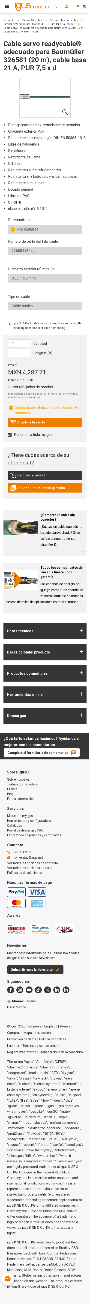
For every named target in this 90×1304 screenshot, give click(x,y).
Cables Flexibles (32, 20)
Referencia (17, 220)
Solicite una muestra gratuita (37, 489)
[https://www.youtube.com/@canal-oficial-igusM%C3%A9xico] (29, 989)
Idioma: (24, 1001)
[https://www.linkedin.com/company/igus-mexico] (56, 989)
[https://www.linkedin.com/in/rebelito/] (66, 989)
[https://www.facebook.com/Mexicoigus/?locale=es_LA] (10, 989)
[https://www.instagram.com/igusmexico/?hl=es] (19, 989)
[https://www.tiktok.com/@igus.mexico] (38, 989)
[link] (45, 477)
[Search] (55, 6)
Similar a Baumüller (63, 24)
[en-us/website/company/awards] (16, 929)
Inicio (11, 20)
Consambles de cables (63, 20)
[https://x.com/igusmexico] (47, 989)
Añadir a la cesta (27, 423)
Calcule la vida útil (35, 476)
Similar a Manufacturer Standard (23, 24)
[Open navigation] (7, 6)
